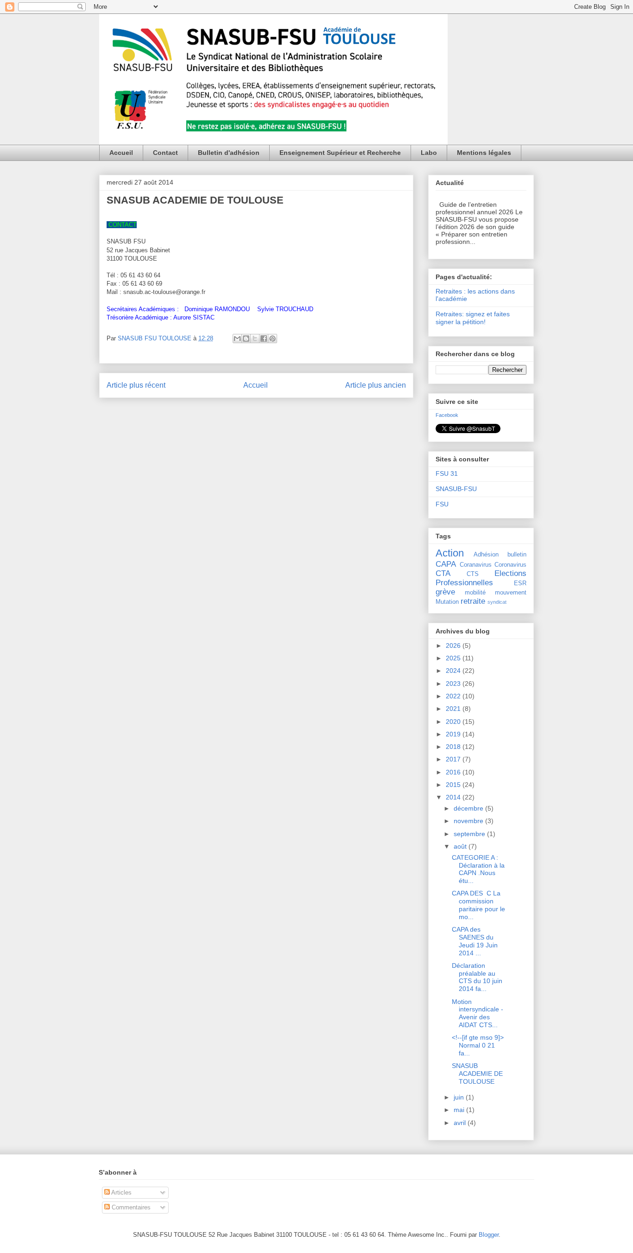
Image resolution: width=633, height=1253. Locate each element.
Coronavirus (510, 565)
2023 (454, 683)
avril (461, 1122)
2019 (454, 734)
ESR (520, 583)
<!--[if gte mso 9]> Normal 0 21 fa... (478, 1045)
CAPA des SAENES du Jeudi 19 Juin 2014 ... (475, 941)
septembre (470, 833)
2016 (454, 772)
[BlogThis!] (246, 338)
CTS (473, 574)
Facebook (447, 415)
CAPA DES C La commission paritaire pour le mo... (478, 904)
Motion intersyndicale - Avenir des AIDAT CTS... (477, 1013)
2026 (454, 645)
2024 (454, 670)
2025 (454, 658)
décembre (469, 808)
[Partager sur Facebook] (263, 338)
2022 (454, 696)
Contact (165, 152)
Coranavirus (476, 565)
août (461, 846)
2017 (454, 759)
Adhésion (486, 554)
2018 (454, 746)
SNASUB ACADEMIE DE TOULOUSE (477, 1073)
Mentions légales (484, 152)
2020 (454, 721)
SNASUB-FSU (456, 488)
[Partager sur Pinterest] (272, 338)
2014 (454, 797)
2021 (454, 708)
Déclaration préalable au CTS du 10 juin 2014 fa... (477, 977)
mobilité (475, 592)
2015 (454, 784)
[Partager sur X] (255, 338)
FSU (442, 504)
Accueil (121, 152)
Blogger (489, 1234)
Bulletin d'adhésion (229, 152)
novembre (469, 821)
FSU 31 (447, 473)
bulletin (516, 554)
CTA (443, 573)
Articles (121, 1192)
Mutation (447, 602)
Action (450, 553)
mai (460, 1109)
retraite (473, 601)
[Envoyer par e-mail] (237, 338)
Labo (429, 152)
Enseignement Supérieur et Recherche (340, 152)
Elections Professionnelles (481, 578)
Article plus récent (136, 385)
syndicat (496, 602)
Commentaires (130, 1207)
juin (460, 1097)
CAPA (446, 564)
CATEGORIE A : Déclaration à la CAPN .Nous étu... (478, 869)
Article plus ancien (375, 385)
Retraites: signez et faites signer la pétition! (473, 318)
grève (445, 592)
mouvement (510, 592)
